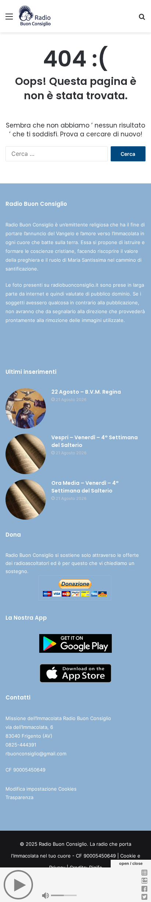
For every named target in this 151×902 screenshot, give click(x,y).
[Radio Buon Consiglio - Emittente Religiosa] (35, 16)
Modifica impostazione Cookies (41, 789)
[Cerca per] (142, 19)
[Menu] (9, 19)
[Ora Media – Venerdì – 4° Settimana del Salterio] (25, 499)
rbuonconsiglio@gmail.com (35, 753)
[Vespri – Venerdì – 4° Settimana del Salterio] (25, 454)
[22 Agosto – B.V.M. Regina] (25, 408)
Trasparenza (19, 797)
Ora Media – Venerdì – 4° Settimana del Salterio (85, 486)
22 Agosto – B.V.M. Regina (86, 391)
